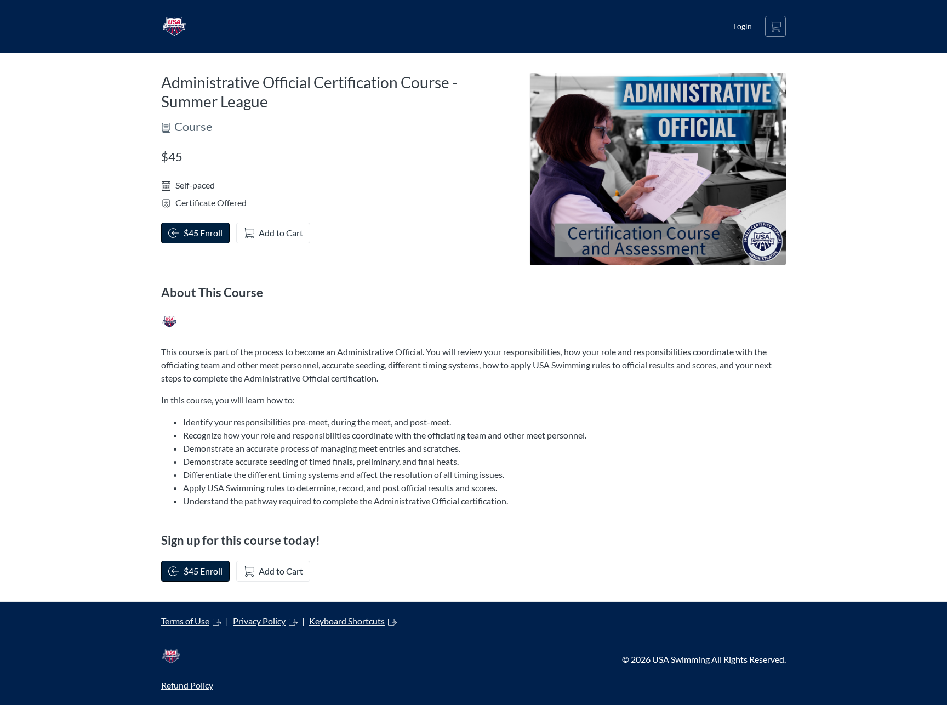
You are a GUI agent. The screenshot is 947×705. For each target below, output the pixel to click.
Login (742, 26)
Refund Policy (187, 685)
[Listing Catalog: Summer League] (169, 322)
